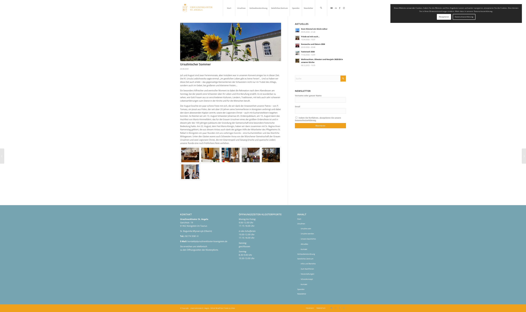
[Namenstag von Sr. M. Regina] (271, 155)
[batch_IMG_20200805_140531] (230, 42)
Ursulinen (301, 223)
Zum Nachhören (307, 269)
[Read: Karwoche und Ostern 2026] (297, 45)
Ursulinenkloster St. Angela (199, 308)
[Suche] (321, 8)
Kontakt (304, 249)
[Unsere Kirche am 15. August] (251, 155)
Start (299, 219)
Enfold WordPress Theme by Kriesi (223, 308)
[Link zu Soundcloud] (336, 8)
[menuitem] (229, 8)
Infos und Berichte (308, 263)
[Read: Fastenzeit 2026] (297, 53)
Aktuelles (304, 244)
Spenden (301, 289)
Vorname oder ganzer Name (308, 95)
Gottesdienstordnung (306, 254)
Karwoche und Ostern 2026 (313, 44)
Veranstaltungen (307, 274)
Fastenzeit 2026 (308, 51)
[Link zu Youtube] (331, 8)
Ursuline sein (306, 228)
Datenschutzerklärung (464, 17)
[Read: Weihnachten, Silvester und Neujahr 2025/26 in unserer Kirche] (297, 60)
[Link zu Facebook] (340, 8)
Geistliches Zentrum (305, 258)
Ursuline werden (307, 233)
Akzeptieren (444, 17)
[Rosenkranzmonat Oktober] (524, 156)
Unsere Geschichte (308, 239)
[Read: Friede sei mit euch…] (297, 37)
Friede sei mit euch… (310, 36)
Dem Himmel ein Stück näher (314, 29)
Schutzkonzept (307, 279)
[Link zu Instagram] (344, 8)
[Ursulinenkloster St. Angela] (197, 8)
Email (297, 106)
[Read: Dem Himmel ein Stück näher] (297, 30)
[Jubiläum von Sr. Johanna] (190, 155)
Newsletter (301, 294)
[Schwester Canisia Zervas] (2, 156)
